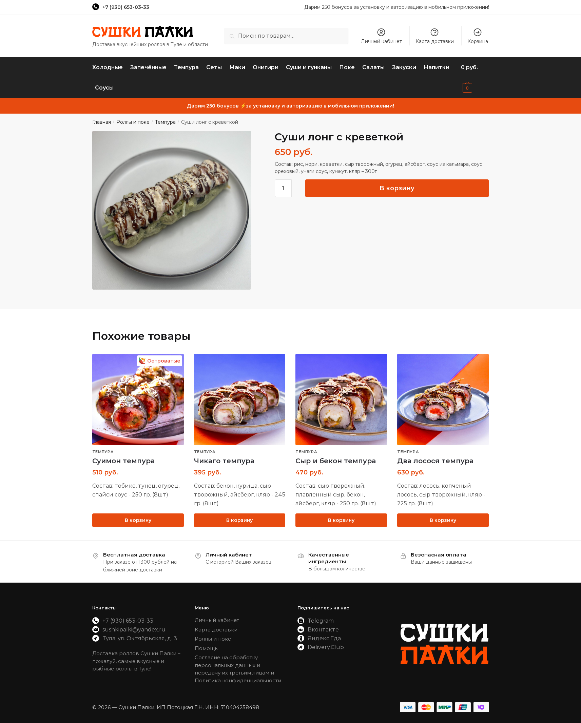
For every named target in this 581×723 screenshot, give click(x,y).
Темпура (165, 122)
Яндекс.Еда (324, 638)
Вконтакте (323, 629)
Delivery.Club (326, 647)
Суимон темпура (123, 461)
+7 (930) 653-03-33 (125, 7)
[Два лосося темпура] (443, 399)
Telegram (321, 621)
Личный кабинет (381, 41)
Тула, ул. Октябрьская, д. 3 (139, 638)
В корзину (397, 188)
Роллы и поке (133, 122)
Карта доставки (434, 41)
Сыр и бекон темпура (335, 461)
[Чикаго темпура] (240, 399)
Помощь (206, 648)
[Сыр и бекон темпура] (341, 399)
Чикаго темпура (224, 461)
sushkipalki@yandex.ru (134, 629)
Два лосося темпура (435, 461)
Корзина (477, 41)
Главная (101, 122)
